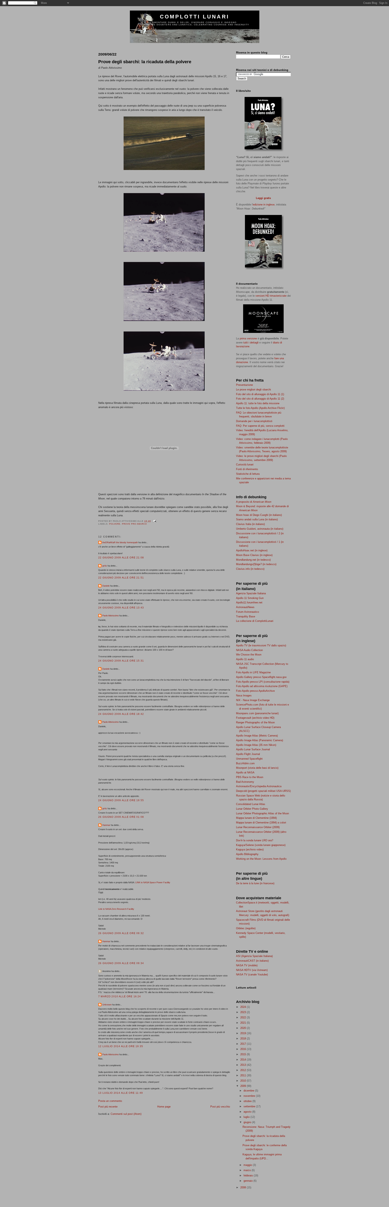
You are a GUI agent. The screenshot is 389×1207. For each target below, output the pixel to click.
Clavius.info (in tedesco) (250, 568)
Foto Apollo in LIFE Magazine (253, 672)
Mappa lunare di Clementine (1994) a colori (261, 822)
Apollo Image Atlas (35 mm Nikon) (256, 744)
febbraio (249, 1175)
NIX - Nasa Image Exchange (253, 700)
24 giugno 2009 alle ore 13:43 (121, 607)
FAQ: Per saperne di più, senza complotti (260, 425)
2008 (243, 1187)
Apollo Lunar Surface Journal (253, 749)
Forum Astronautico (247, 611)
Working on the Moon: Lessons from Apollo (261, 858)
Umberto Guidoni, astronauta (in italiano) (259, 528)
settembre (250, 1106)
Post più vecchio (220, 1106)
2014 (243, 1059)
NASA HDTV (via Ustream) (252, 970)
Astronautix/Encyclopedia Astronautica (258, 786)
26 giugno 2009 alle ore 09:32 (121, 933)
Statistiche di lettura (248, 473)
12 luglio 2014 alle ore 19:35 (120, 1046)
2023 (243, 1012)
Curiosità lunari (244, 464)
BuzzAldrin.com (245, 763)
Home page (164, 1106)
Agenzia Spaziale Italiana (251, 593)
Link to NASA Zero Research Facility (116, 909)
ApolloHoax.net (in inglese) (251, 550)
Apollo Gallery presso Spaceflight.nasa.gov (261, 677)
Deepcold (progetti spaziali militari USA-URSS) (263, 790)
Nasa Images (244, 695)
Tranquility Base (245, 616)
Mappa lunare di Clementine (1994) (256, 817)
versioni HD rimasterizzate (270, 295)
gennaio (248, 1180)
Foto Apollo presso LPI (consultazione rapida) (262, 681)
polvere (114, 524)
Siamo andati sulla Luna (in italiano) (257, 519)
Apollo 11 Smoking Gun (250, 598)
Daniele (106, 586)
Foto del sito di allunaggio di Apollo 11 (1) (260, 394)
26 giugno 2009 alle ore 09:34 (121, 963)
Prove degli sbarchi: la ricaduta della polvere (144, 61)
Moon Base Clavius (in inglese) (254, 555)
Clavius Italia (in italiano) (250, 524)
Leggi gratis (263, 198)
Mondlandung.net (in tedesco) (253, 559)
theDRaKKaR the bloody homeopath (120, 542)
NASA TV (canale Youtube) (252, 974)
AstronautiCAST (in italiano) (252, 960)
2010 (243, 1080)
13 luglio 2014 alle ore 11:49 (120, 1093)
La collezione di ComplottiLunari (254, 620)
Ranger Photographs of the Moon (255, 722)
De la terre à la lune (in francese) (255, 883)
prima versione (248, 338)
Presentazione (244, 384)
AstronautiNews (245, 607)
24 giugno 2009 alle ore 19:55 (121, 800)
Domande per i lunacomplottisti (254, 421)
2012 (243, 1070)
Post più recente (108, 1106)
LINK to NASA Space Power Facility (152, 882)
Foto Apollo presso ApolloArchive (255, 690)
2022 (243, 1017)
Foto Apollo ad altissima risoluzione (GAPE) (261, 686)
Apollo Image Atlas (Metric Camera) (257, 735)
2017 (243, 1043)
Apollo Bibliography (247, 854)
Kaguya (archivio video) (250, 849)
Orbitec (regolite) (245, 928)
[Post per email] (154, 521)
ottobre (248, 1101)
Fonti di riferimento (247, 469)
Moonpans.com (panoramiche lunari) (257, 713)
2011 (243, 1075)
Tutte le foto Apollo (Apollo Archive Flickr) (260, 407)
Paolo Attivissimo (110, 615)
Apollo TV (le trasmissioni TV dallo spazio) (261, 645)
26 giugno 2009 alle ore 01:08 (121, 817)
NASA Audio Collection (249, 650)
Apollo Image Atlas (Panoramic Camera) (259, 740)
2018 (243, 1038)
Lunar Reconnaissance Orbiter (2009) (258, 827)
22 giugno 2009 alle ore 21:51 (121, 577)
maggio (248, 1164)
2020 (243, 1028)
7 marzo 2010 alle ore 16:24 (119, 996)
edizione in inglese (264, 204)
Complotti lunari (194, 17)
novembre (250, 1095)
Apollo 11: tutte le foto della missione (257, 403)
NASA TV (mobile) (247, 965)
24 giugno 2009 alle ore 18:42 (121, 714)
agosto (248, 1111)
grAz (104, 565)
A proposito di (253, 501)
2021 (243, 1022)
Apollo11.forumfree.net (249, 602)
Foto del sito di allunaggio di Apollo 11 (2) (260, 398)
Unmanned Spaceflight (249, 758)
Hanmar (106, 825)
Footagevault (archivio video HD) (255, 717)
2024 (243, 1006)
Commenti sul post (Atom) (126, 1113)
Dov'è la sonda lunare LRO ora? (254, 840)
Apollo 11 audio (245, 659)
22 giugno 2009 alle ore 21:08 (121, 557)
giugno (248, 1122)
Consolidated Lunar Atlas (250, 804)
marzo (248, 1170)
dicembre (249, 1090)
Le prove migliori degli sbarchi (253, 389)
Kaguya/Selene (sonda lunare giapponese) (260, 845)
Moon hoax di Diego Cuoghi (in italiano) (259, 514)
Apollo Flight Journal (248, 754)
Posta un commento (110, 1100)
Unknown (107, 1004)
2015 (243, 1054)
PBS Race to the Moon (249, 777)
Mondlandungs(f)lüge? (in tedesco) (256, 564)
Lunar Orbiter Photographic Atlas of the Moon (262, 813)
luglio (247, 1116)
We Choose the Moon (248, 654)
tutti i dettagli (251, 342)
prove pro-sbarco (134, 524)
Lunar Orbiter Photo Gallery (252, 808)
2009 (243, 1085)
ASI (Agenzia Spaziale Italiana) (254, 956)
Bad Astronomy (245, 781)
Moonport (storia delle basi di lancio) (257, 767)
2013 (243, 1064)
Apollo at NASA (245, 772)
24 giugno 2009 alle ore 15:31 (121, 660)
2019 (243, 1033)
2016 (243, 1049)
